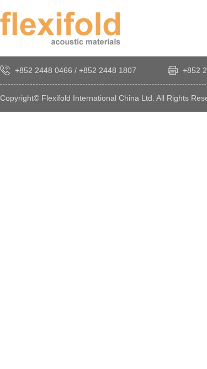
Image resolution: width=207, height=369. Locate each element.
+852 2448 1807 (107, 70)
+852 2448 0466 (43, 70)
